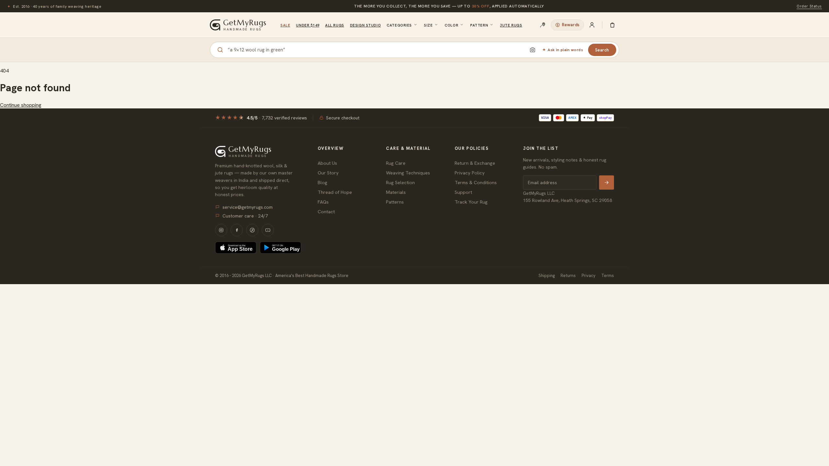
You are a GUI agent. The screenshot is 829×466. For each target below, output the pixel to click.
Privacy (589, 275)
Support (463, 192)
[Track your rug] (543, 25)
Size (428, 25)
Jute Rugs (511, 25)
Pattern (479, 25)
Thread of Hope (335, 192)
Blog (322, 182)
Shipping (547, 275)
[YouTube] (268, 230)
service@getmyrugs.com (247, 207)
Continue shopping (20, 105)
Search (602, 50)
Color (451, 25)
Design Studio (365, 25)
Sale (285, 25)
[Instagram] (221, 230)
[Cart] (612, 25)
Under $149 (307, 25)
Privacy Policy (470, 173)
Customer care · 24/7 (245, 216)
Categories (399, 25)
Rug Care (395, 163)
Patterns (395, 202)
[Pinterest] (252, 230)
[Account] (592, 25)
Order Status (809, 6)
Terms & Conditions (476, 182)
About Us (327, 163)
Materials (396, 192)
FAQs (323, 202)
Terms (607, 275)
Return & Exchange (475, 163)
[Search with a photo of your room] (532, 49)
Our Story (328, 173)
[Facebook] (237, 230)
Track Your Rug (471, 202)
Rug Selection (400, 182)
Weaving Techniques (408, 173)
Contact (326, 211)
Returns (568, 275)
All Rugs (334, 25)
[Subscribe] (606, 182)
